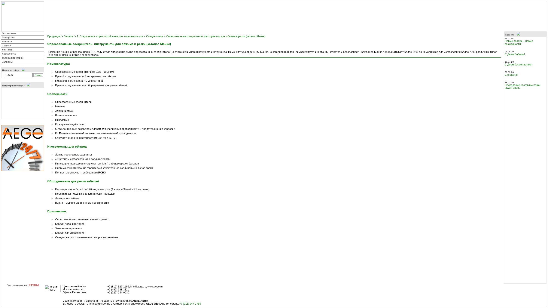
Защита (68, 36)
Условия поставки (12, 57)
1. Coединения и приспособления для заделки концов (110, 36)
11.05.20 (509, 38)
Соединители (154, 36)
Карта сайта (9, 53)
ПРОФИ (34, 285)
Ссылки (6, 45)
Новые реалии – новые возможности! (519, 43)
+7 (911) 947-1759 (190, 303)
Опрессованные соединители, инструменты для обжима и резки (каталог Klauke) (215, 36)
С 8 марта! (511, 74)
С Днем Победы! (515, 54)
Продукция (8, 37)
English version (537, 3)
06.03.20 (509, 72)
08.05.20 (509, 51)
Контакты (7, 49)
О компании (9, 33)
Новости (7, 41)
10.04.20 (509, 62)
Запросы (7, 62)
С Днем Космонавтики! (518, 64)
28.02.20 (509, 82)
